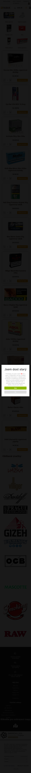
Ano (15, 388)
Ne (15, 392)
